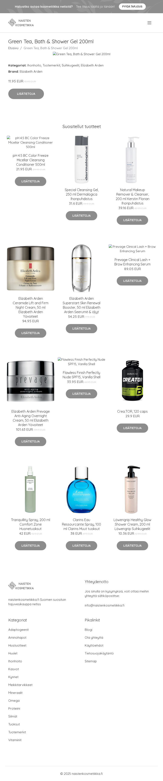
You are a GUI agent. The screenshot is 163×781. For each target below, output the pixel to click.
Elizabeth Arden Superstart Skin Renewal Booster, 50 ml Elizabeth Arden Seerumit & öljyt (81, 305)
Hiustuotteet (17, 645)
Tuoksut (14, 724)
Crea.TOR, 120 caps (132, 411)
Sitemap (91, 661)
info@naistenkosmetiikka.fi (104, 605)
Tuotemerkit (51, 65)
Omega (14, 701)
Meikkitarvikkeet (20, 685)
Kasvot (13, 669)
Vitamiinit (14, 740)
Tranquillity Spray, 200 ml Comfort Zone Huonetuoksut (30, 524)
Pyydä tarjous (132, 6)
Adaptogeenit (18, 630)
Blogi (88, 630)
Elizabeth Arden (92, 65)
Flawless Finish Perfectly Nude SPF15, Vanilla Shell (81, 374)
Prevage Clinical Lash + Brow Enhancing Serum (132, 262)
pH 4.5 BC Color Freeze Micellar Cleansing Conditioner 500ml (30, 160)
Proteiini (14, 708)
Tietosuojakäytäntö (99, 653)
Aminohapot (17, 637)
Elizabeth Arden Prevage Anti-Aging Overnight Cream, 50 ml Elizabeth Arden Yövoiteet (30, 418)
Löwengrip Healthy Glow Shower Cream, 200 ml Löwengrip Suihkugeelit (132, 524)
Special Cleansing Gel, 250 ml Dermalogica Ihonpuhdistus (81, 194)
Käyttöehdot (94, 645)
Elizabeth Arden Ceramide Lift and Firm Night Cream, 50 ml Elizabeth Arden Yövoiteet (30, 307)
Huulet (12, 653)
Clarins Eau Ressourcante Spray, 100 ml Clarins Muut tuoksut (81, 524)
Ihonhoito (34, 65)
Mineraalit (15, 693)
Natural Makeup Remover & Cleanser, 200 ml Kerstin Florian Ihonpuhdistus (132, 196)
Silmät (12, 716)
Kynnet (13, 677)
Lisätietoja (26, 94)
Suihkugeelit (70, 65)
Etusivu (13, 48)
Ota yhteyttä (94, 637)
